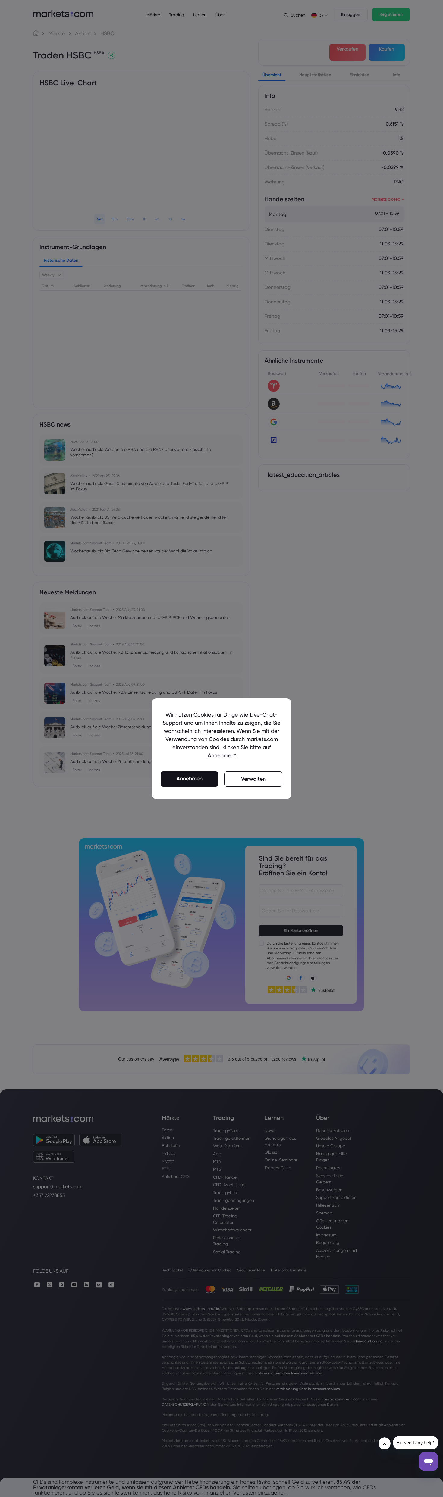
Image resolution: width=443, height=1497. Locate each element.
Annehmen (189, 778)
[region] (221, 748)
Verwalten (253, 779)
